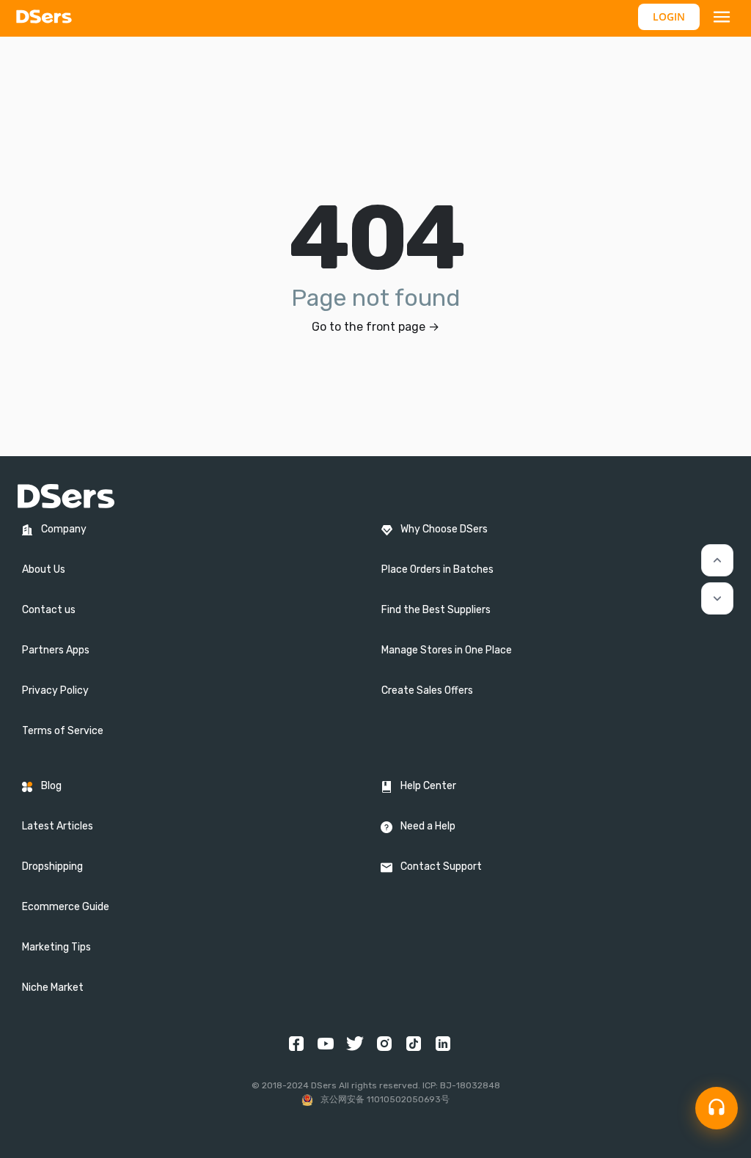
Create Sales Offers (427, 690)
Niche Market (53, 987)
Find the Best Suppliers (436, 610)
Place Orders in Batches (437, 569)
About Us (43, 569)
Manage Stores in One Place (446, 650)
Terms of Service (62, 731)
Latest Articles (57, 826)
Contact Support (441, 866)
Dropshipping (52, 866)
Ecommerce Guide (65, 907)
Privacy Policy (55, 690)
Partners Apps (55, 650)
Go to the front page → (375, 327)
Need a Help (427, 826)
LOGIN (669, 16)
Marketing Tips (56, 947)
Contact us (49, 610)
